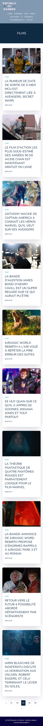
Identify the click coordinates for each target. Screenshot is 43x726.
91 (11, 703)
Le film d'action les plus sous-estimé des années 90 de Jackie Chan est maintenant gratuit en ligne (21, 157)
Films (26, 13)
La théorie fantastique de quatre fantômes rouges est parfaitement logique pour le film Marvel (19, 475)
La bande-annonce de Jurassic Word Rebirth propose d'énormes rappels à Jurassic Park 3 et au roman (21, 544)
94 (29, 703)
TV (22, 17)
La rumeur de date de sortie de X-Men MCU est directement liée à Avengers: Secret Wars (20, 91)
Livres (10, 13)
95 (35, 703)
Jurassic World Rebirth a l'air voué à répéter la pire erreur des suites (21, 349)
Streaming (18, 13)
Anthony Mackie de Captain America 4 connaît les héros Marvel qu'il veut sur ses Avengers (21, 222)
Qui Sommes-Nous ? (17, 20)
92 (17, 703)
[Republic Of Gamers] (9, 6)
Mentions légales (30, 720)
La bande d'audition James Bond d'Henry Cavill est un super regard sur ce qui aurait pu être (21, 286)
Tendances (28, 17)
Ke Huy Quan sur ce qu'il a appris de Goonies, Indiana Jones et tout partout (21, 409)
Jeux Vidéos (14, 17)
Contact (29, 20)
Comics (33, 13)
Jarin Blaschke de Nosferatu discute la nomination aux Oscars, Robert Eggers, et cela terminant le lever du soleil (21, 674)
